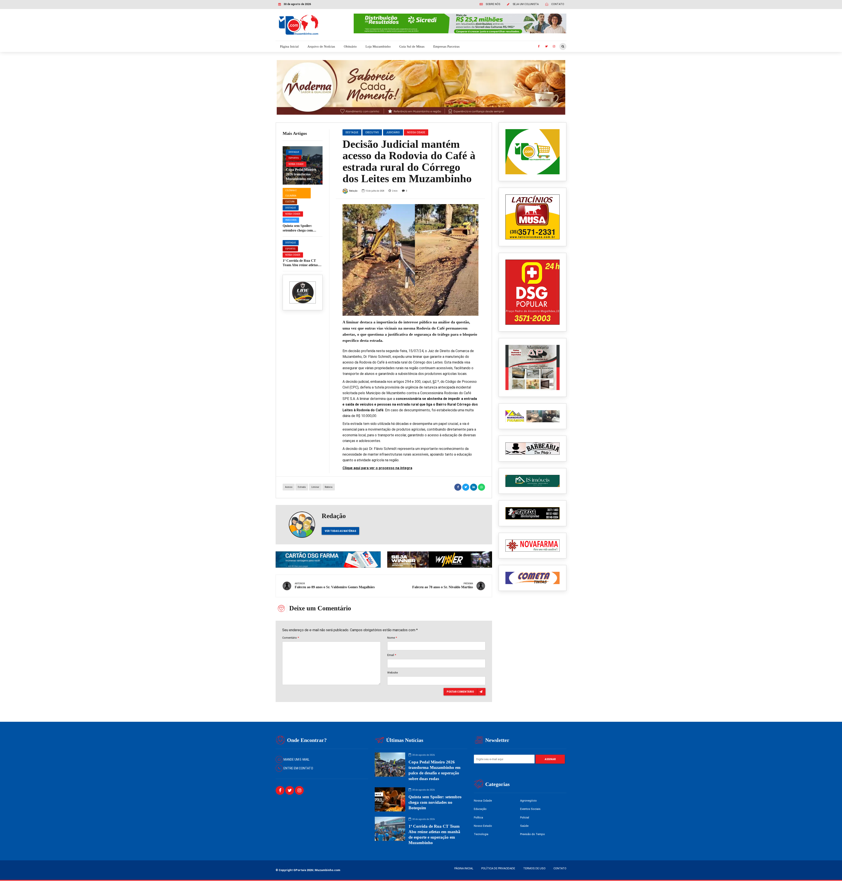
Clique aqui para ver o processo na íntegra (377, 468)
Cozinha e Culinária (291, 193)
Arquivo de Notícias (321, 46)
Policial (524, 817)
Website (392, 672)
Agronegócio (528, 800)
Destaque (294, 152)
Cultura (289, 201)
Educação (480, 809)
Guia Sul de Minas (412, 46)
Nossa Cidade (296, 164)
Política (478, 817)
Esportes (294, 158)
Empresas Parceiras (446, 46)
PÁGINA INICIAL (463, 868)
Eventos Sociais (530, 809)
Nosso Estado (483, 825)
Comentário (290, 637)
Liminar (315, 487)
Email (391, 655)
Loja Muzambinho (378, 46)
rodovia (328, 487)
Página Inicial (289, 46)
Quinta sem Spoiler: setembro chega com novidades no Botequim (300, 230)
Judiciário (393, 132)
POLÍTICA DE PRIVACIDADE (498, 868)
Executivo (372, 132)
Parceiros (290, 220)
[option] (411, 260)
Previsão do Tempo (532, 834)
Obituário (350, 46)
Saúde (524, 825)
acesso (288, 487)
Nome (392, 637)
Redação (353, 190)
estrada (302, 487)
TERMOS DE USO (534, 868)
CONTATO (559, 868)
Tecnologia (481, 834)
